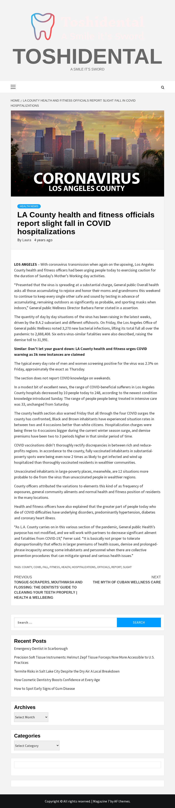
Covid (37, 567)
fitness (55, 567)
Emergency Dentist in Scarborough (41, 648)
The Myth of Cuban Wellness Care (127, 579)
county (27, 567)
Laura (27, 239)
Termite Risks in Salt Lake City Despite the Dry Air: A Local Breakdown (67, 671)
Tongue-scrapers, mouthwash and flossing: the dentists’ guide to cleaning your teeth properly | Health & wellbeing (48, 587)
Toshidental (87, 56)
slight (127, 567)
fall (45, 567)
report (116, 567)
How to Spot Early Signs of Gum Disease (44, 688)
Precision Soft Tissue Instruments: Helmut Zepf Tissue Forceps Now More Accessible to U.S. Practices (84, 660)
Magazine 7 (101, 801)
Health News (29, 206)
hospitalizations (84, 567)
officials (103, 567)
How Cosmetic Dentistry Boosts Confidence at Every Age (57, 679)
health (65, 567)
